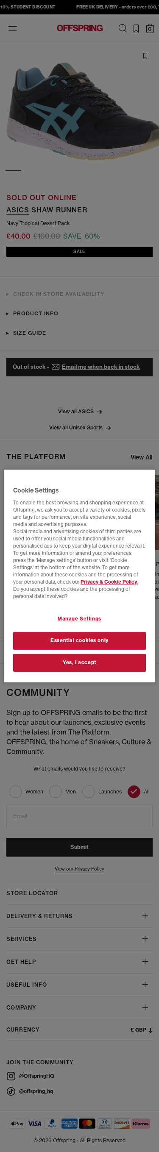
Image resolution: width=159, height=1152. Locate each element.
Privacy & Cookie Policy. (109, 582)
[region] (79, 576)
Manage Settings (79, 619)
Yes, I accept (79, 662)
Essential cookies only (79, 640)
